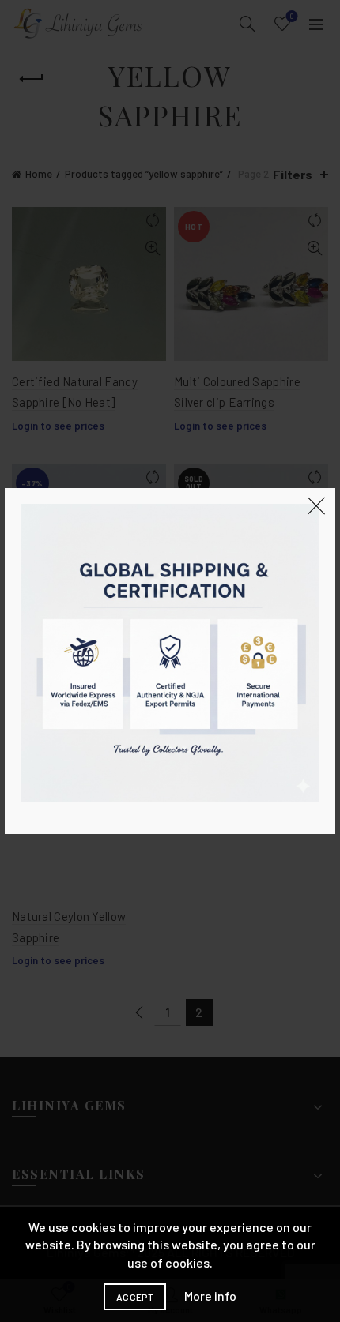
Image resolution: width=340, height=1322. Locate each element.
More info (210, 1295)
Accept (134, 1296)
